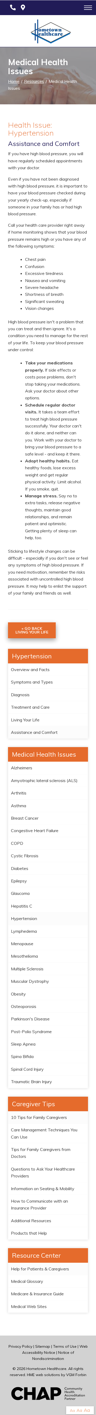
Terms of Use (65, 1346)
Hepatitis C (21, 906)
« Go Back (31, 630)
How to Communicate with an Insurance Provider (39, 1204)
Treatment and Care (30, 707)
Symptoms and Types (32, 682)
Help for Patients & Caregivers (40, 1268)
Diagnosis (20, 694)
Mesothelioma (24, 956)
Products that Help (29, 1233)
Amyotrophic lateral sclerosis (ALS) (44, 780)
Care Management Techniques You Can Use (44, 1133)
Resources (34, 81)
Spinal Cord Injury (27, 1069)
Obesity (18, 994)
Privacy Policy (20, 1346)
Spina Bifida (22, 1056)
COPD (17, 843)
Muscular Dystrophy (30, 981)
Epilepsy (19, 880)
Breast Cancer (24, 818)
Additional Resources (31, 1220)
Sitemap (42, 1346)
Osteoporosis (23, 1006)
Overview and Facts (30, 669)
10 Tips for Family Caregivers (39, 1117)
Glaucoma (20, 893)
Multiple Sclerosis (27, 968)
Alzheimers (21, 767)
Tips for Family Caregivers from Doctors (40, 1153)
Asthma (18, 805)
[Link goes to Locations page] (23, 7)
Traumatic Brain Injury (31, 1081)
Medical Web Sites (29, 1306)
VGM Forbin (76, 1374)
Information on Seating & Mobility (42, 1188)
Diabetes (19, 868)
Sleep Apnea (23, 1044)
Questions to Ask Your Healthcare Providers (43, 1172)
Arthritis (18, 793)
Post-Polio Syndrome (31, 1031)
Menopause (22, 943)
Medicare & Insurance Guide (37, 1293)
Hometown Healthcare (46, 1368)
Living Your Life (25, 719)
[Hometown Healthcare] (48, 32)
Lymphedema (24, 931)
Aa (72, 1410)
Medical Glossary (27, 1281)
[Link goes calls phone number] (12, 7)
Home (13, 81)
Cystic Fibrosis (24, 855)
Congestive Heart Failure (34, 830)
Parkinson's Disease (30, 1018)
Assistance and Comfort (34, 732)
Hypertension (24, 918)
